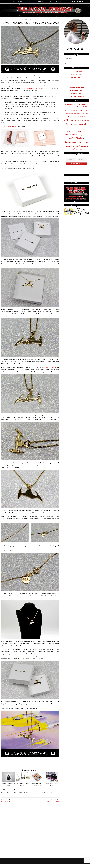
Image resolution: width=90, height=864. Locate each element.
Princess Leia (69, 131)
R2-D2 (81, 131)
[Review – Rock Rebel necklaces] (23, 777)
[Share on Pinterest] (12, 790)
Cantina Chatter (76, 74)
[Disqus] (30, 829)
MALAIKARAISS (14, 792)
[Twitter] (72, 1)
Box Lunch (74, 107)
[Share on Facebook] (7, 790)
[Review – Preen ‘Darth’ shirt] (8, 777)
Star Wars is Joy (7, 800)
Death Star (86, 110)
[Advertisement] (31, 761)
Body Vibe (69, 107)
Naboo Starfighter (30, 792)
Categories (30, 1)
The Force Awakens (73, 146)
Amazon (67, 104)
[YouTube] (80, 1)
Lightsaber (76, 124)
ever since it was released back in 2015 (30, 88)
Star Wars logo (78, 138)
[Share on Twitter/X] (10, 790)
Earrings (72, 113)
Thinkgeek (83, 145)
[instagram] (71, 49)
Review (48, 792)
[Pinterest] (77, 1)
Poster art (85, 128)
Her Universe (71, 120)
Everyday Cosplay (80, 114)
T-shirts (80, 142)
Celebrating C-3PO (52, 800)
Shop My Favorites (44, 1)
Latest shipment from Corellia (76, 81)
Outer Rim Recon (76, 93)
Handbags (82, 116)
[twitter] (68, 49)
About (20, 1)
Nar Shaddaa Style (76, 90)
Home (13, 1)
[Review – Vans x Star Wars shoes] (51, 777)
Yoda (80, 149)
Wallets (76, 149)
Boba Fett (85, 104)
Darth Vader (77, 110)
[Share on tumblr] (14, 790)
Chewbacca (68, 110)
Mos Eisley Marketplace (76, 87)
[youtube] (82, 49)
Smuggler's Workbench (76, 96)
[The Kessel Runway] (45, 8)
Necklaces (41, 792)
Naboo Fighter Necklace (10, 126)
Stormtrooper (70, 142)
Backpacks (72, 104)
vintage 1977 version (50, 367)
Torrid (72, 149)
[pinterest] (78, 49)
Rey (78, 135)
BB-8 (76, 104)
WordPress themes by (79, 860)
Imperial (86, 120)
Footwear (75, 117)
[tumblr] (85, 1)
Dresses (67, 114)
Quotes (76, 131)
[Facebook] (82, 1)
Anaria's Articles (76, 71)
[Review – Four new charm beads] (37, 777)
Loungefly (82, 124)
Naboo (21, 792)
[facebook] (75, 49)
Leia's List (76, 84)
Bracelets (80, 107)
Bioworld (81, 104)
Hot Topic (80, 120)
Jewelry (6, 792)
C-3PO (85, 107)
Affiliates (58, 1)
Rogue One (82, 135)
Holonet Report (76, 78)
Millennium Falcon (69, 128)
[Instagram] (75, 1)
